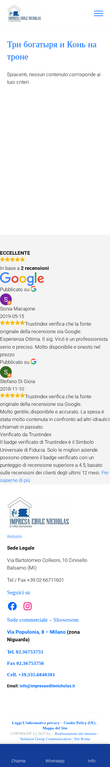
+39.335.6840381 (36, 674)
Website (14, 536)
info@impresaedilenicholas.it (47, 686)
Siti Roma (82, 739)
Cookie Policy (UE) (79, 723)
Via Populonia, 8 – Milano (36, 632)
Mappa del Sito (55, 728)
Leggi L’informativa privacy (36, 723)
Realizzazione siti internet (76, 733)
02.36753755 (29, 652)
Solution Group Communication (46, 739)
